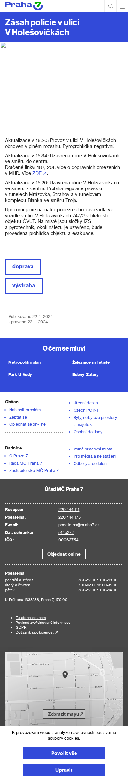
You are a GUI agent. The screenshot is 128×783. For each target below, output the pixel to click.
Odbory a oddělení (91, 463)
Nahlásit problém (25, 409)
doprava (23, 266)
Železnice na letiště (91, 362)
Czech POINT (86, 410)
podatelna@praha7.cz (78, 524)
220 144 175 (69, 517)
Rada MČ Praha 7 (25, 463)
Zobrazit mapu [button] (63, 713)
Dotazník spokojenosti (35, 632)
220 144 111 (69, 509)
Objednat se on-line (27, 424)
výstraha (23, 285)
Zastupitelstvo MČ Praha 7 (34, 470)
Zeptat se (18, 417)
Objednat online (64, 553)
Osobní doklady (88, 431)
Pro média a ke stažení (95, 456)
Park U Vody (20, 374)
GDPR (21, 627)
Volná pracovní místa (93, 449)
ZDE (37, 173)
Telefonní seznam (31, 617)
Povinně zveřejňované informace (43, 622)
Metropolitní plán (24, 362)
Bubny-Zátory (85, 374)
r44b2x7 (66, 532)
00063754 (68, 539)
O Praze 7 (18, 455)
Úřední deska (86, 402)
